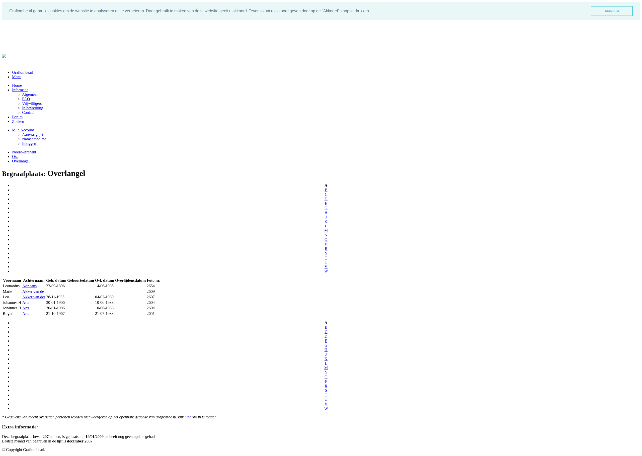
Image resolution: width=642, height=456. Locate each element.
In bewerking (32, 108)
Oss (15, 156)
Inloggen (29, 143)
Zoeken (18, 121)
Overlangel (21, 161)
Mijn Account (23, 130)
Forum (17, 117)
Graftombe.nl (22, 72)
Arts (25, 302)
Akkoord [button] (612, 11)
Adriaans (29, 286)
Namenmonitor (34, 139)
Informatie (20, 90)
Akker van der (33, 297)
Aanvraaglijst (32, 134)
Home (17, 85)
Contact (28, 112)
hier (188, 417)
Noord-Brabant (24, 152)
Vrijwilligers (32, 103)
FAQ (26, 99)
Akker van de (33, 291)
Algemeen (30, 94)
